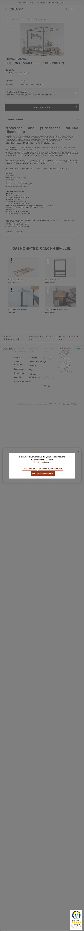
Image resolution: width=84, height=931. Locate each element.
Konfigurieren (29, 468)
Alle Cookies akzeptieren (42, 473)
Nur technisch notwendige (50, 468)
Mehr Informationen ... (42, 462)
